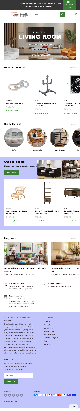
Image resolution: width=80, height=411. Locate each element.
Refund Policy (48, 328)
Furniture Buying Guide (51, 338)
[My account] (70, 14)
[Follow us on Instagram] (13, 395)
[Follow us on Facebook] (5, 395)
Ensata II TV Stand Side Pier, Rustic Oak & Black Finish (47, 212)
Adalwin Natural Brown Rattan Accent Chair (16, 212)
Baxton (8, 208)
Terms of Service (49, 334)
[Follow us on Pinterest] (17, 395)
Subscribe (11, 381)
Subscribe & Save (69, 6)
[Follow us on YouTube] (21, 395)
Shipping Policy (49, 331)
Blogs (46, 341)
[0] (74, 14)
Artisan (9, 100)
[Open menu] (5, 14)
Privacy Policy (48, 325)
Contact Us (47, 344)
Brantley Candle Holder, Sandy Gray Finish (45, 104)
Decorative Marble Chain (14, 103)
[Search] (62, 14)
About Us (47, 322)
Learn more (11, 172)
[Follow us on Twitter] (9, 395)
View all (73, 67)
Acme (37, 100)
